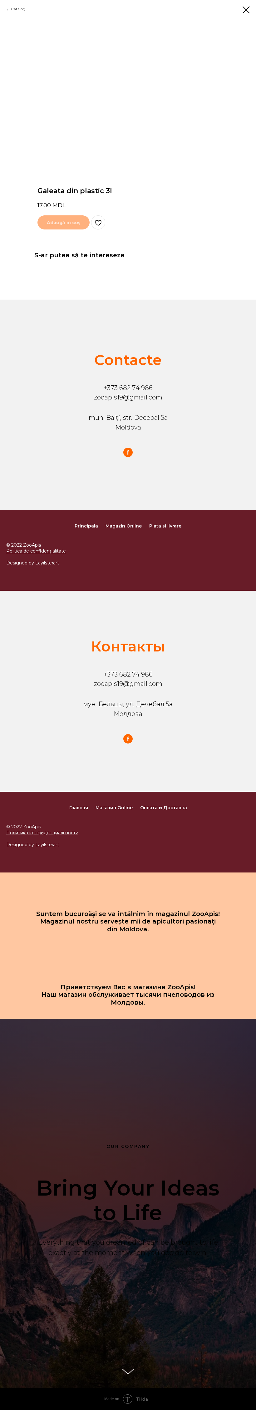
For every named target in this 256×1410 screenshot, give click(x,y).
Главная (78, 807)
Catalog (18, 9)
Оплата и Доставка (163, 807)
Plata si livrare (165, 526)
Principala (86, 526)
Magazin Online (124, 526)
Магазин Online (114, 807)
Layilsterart (47, 563)
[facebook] (128, 452)
